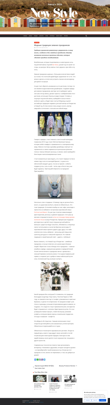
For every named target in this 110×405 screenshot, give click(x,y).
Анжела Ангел (45, 47)
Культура (41, 35)
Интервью (52, 35)
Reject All (95, 400)
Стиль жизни (37, 42)
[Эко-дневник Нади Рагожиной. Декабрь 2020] (40, 376)
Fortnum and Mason (40, 212)
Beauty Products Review (67, 366)
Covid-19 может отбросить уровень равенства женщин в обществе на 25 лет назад (54, 387)
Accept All (102, 400)
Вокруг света (59, 35)
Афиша (30, 35)
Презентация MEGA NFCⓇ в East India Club (44, 367)
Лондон (36, 35)
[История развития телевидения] (70, 376)
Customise (88, 400)
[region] (95, 396)
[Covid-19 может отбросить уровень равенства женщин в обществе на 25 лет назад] (55, 376)
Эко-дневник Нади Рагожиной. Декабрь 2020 (39, 385)
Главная (25, 35)
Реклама (66, 35)
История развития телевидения (70, 385)
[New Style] (55, 1)
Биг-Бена (55, 65)
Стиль (46, 35)
